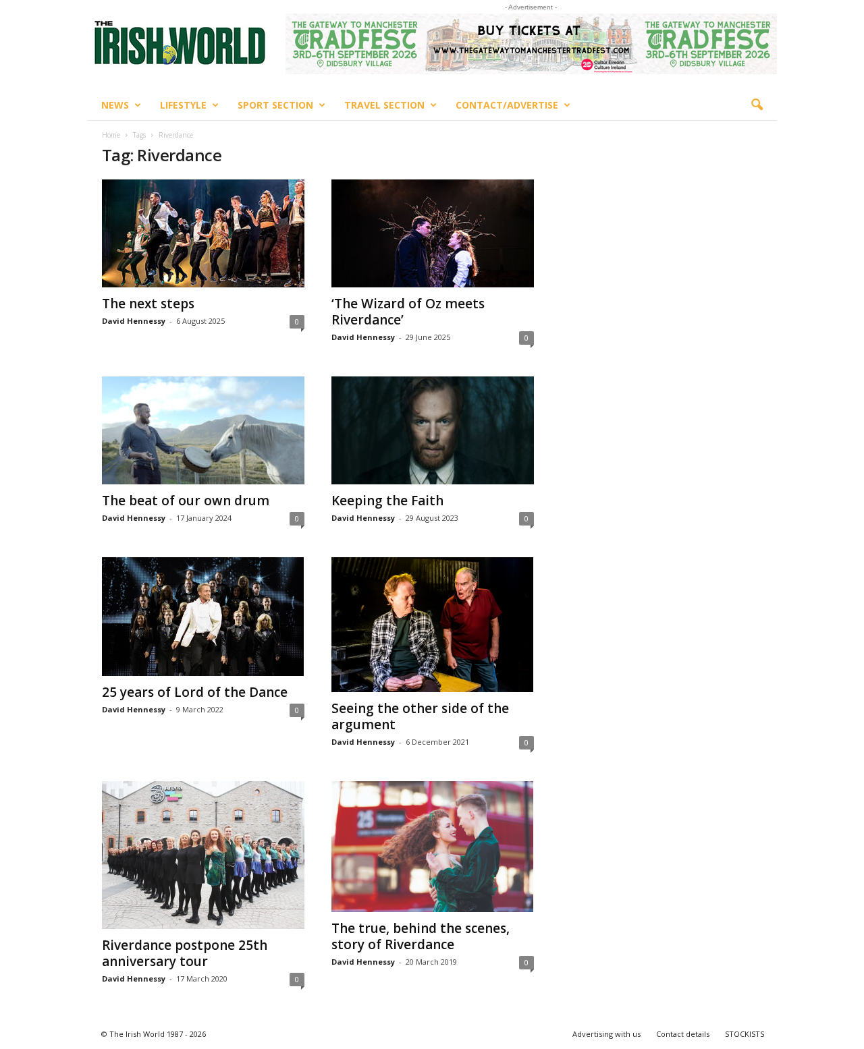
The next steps (148, 303)
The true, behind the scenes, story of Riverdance (420, 936)
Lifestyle (183, 104)
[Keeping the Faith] (432, 430)
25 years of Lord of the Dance (195, 692)
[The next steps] (203, 233)
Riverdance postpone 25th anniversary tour (184, 953)
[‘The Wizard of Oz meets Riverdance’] (432, 233)
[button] (757, 105)
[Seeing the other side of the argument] (432, 624)
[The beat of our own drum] (203, 430)
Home (111, 135)
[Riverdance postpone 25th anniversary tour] (203, 855)
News (115, 104)
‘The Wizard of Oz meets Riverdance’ (408, 312)
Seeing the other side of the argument (420, 716)
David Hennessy (133, 321)
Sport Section (275, 104)
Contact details (682, 1034)
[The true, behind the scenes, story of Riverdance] (432, 846)
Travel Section (384, 104)
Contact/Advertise (507, 104)
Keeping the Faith (387, 500)
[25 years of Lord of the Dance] (203, 616)
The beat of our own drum (185, 500)
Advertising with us (606, 1034)
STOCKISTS (744, 1034)
